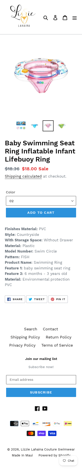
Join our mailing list (41, 359)
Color (10, 192)
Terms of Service (57, 345)
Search (30, 329)
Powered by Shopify (54, 455)
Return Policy (59, 337)
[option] (21, 125)
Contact (50, 329)
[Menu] (74, 17)
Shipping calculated (23, 176)
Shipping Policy (25, 337)
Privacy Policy (22, 345)
